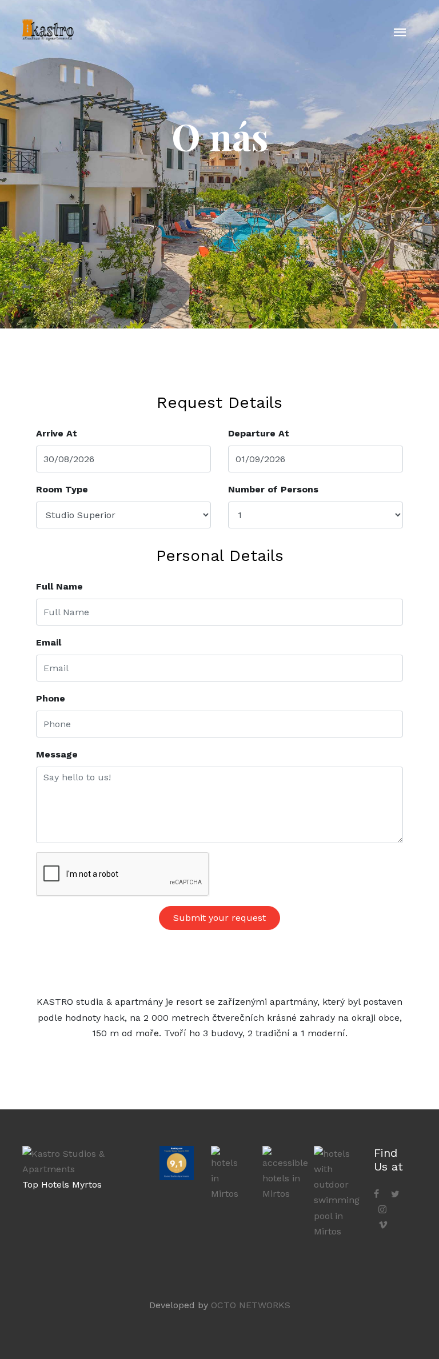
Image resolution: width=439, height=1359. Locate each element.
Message (57, 754)
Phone (50, 698)
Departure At (258, 433)
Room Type (62, 489)
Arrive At (56, 433)
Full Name (59, 586)
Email (48, 642)
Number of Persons (273, 489)
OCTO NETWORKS (250, 1305)
